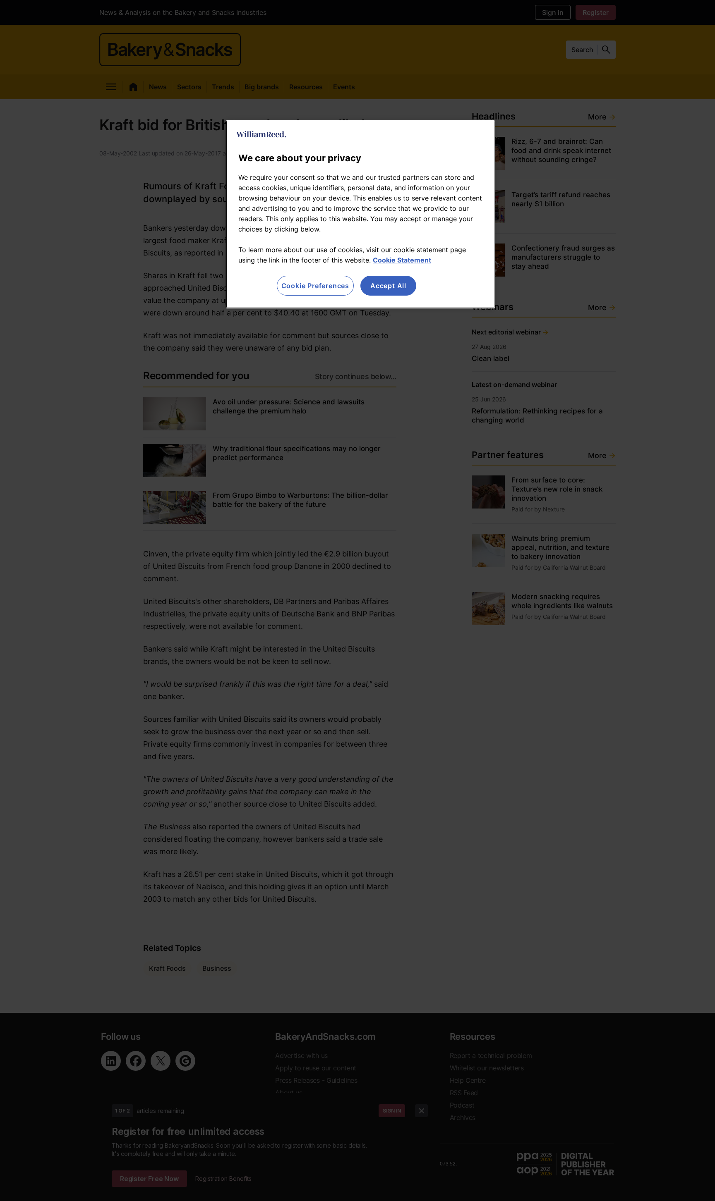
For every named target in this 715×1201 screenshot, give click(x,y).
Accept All (388, 286)
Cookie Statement (402, 260)
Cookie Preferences (315, 286)
